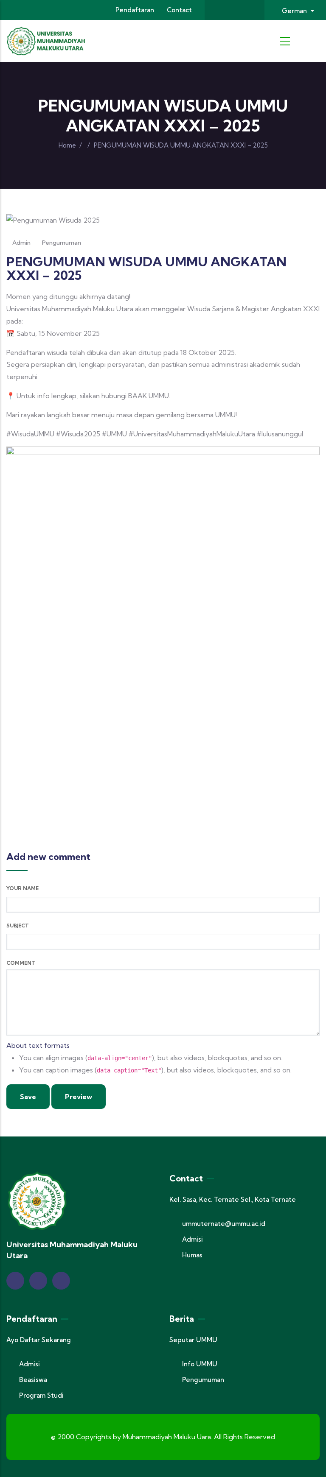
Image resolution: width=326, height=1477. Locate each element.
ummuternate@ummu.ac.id (223, 1224)
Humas (192, 1255)
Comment (20, 963)
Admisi (192, 1239)
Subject (17, 925)
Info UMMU (199, 1364)
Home (67, 145)
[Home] (46, 41)
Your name (22, 888)
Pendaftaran (134, 10)
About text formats (38, 1045)
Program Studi (41, 1395)
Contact (179, 10)
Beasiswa (33, 1380)
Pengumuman (61, 242)
